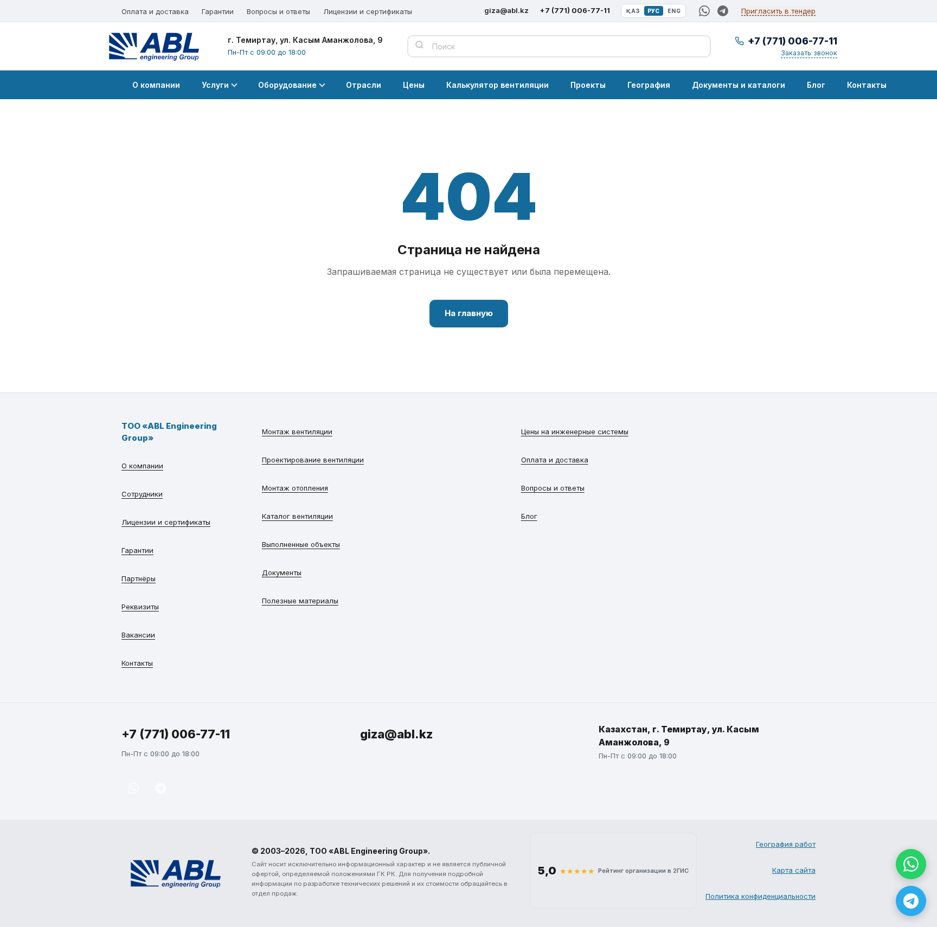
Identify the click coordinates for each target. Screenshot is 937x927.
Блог (816, 84)
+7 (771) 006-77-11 (575, 10)
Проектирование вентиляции (313, 459)
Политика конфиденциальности (760, 896)
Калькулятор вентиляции (497, 84)
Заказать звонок (809, 53)
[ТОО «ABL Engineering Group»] (175, 873)
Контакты (867, 84)
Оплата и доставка (155, 11)
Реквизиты (140, 606)
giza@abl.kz (506, 10)
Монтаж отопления (295, 488)
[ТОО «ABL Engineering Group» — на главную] (154, 46)
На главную (469, 313)
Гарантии (218, 11)
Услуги (215, 84)
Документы (281, 572)
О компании (156, 84)
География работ (786, 844)
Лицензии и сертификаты (367, 11)
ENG (674, 11)
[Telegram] (722, 10)
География (648, 84)
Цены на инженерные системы (574, 431)
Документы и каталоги (738, 84)
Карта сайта (794, 870)
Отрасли (363, 84)
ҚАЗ (632, 11)
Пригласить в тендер (778, 11)
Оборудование (287, 84)
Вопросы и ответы (278, 11)
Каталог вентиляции (297, 516)
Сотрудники (142, 494)
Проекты (588, 84)
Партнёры (138, 578)
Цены (414, 84)
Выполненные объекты (301, 544)
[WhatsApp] (704, 10)
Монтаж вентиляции (297, 431)
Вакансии (138, 634)
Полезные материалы (300, 600)
